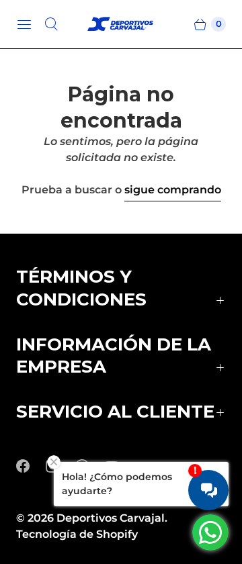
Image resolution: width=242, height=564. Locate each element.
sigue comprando (172, 189)
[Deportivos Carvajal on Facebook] (31, 466)
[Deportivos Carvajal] (121, 24)
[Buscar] (51, 24)
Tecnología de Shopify (77, 534)
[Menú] (24, 24)
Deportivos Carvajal (110, 518)
